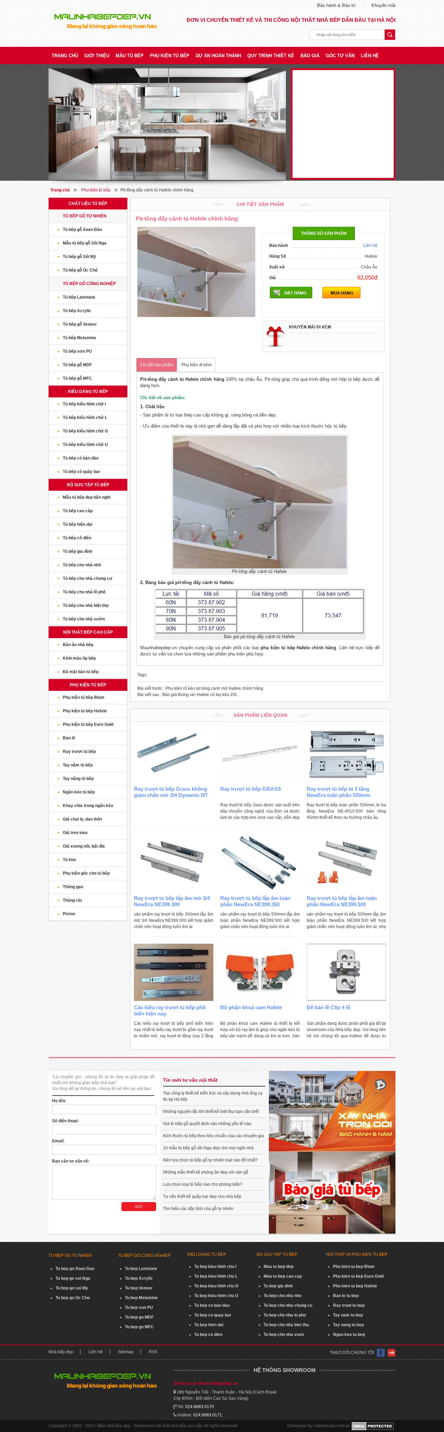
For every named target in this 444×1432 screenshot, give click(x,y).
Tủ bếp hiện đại (77, 524)
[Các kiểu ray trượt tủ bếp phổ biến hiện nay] (173, 972)
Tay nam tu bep (348, 1315)
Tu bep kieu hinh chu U (216, 1295)
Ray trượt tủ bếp (79, 751)
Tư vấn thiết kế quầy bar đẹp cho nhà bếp (202, 1196)
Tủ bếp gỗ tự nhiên (84, 216)
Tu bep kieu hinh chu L (216, 1276)
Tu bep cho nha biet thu (286, 1324)
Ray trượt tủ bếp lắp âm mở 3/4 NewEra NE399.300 (172, 901)
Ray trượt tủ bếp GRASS (250, 789)
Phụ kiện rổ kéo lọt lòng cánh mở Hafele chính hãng (200, 688)
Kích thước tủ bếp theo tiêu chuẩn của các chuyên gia (213, 1135)
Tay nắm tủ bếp (78, 765)
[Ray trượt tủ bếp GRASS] (260, 753)
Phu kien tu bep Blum (354, 1266)
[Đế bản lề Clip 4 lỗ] (346, 972)
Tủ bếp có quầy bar (81, 471)
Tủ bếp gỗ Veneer (80, 324)
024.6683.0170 (199, 1406)
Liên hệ (370, 55)
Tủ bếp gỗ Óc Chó (80, 270)
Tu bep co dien (208, 1334)
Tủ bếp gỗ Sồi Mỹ (79, 256)
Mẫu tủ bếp (130, 55)
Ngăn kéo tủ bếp (79, 792)
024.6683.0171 (207, 1415)
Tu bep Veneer (139, 1288)
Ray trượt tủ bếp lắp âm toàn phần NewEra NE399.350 (255, 901)
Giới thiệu (96, 55)
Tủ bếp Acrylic (77, 310)
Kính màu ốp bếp (79, 658)
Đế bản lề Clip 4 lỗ (328, 1007)
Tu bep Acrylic (139, 1278)
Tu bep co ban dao (212, 1305)
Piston (69, 913)
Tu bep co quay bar (212, 1315)
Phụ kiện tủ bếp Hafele (85, 711)
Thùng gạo (73, 886)
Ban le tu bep (346, 1295)
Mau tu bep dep (278, 1266)
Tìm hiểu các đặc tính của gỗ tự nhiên (198, 1208)
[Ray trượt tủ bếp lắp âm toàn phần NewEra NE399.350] (260, 863)
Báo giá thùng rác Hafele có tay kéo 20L (187, 694)
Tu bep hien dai (208, 1324)
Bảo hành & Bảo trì (336, 5)
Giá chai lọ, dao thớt (82, 819)
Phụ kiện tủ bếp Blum (83, 697)
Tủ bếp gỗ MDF (77, 364)
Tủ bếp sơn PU (77, 351)
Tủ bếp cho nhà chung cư (87, 578)
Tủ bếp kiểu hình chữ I (84, 404)
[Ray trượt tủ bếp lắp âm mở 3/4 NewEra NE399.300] (173, 863)
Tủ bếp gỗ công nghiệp (89, 283)
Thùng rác (73, 900)
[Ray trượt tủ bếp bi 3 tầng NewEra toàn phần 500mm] (346, 753)
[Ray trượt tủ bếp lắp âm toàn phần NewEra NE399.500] (346, 863)
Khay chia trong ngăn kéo (88, 805)
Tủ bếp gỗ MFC (77, 378)
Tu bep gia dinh (278, 1286)
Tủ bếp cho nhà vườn (84, 619)
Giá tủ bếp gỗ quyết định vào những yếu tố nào (207, 1123)
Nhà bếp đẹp (61, 1351)
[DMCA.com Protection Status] (373, 1426)
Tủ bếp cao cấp (78, 510)
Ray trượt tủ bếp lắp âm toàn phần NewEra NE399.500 (342, 901)
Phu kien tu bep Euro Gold (358, 1276)
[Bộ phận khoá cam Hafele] (260, 972)
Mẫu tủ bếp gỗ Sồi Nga (84, 243)
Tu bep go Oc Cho (73, 1297)
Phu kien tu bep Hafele (355, 1286)
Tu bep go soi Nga (73, 1278)
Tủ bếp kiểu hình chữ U (85, 444)
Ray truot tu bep (349, 1305)
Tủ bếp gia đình (77, 551)
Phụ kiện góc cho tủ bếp (86, 873)
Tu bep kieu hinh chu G (216, 1286)
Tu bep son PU (139, 1307)
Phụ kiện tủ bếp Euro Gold (88, 724)
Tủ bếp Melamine (79, 337)
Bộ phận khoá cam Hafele (251, 1007)
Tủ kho (69, 859)
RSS (153, 1351)
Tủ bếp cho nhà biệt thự (86, 605)
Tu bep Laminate (141, 1268)
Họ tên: (59, 1101)
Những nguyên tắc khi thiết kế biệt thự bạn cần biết (211, 1111)
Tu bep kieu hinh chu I (215, 1266)
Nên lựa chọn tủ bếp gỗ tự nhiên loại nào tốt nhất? (210, 1160)
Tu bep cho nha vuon (284, 1334)
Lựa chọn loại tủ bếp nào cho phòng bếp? (202, 1184)
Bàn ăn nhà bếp (78, 644)
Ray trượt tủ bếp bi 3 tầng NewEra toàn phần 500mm (338, 792)
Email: (58, 1141)
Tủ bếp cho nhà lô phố (84, 592)
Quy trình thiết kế (270, 55)
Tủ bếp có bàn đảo (81, 458)
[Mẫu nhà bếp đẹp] (167, 124)
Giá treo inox (75, 832)
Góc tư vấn (340, 55)
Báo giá (309, 55)
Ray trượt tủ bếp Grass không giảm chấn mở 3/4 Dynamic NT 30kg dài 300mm (171, 795)
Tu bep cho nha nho (282, 1295)
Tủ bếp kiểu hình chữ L (85, 417)
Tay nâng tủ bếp (78, 778)
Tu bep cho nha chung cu (288, 1305)
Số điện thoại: (65, 1121)
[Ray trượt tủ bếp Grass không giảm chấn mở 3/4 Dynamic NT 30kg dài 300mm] (173, 753)
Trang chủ (65, 55)
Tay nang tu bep (348, 1324)
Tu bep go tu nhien (70, 1255)
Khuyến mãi (383, 5)
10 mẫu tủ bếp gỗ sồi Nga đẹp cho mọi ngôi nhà (208, 1148)
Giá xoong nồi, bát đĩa (84, 846)
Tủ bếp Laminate (79, 297)
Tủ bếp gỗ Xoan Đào (82, 229)
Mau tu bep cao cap (283, 1276)
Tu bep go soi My (72, 1288)
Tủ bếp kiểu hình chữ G (85, 431)
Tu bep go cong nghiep (144, 1255)
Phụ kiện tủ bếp (169, 55)
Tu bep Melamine (141, 1297)
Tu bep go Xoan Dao (75, 1268)
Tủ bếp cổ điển (77, 537)
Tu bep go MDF (139, 1317)
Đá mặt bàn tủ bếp (81, 671)
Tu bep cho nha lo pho (285, 1315)
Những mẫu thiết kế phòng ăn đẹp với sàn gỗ (205, 1172)
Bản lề (69, 738)
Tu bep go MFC (139, 1326)
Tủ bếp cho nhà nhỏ (82, 565)
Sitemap (126, 1351)
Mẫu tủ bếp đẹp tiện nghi (86, 497)
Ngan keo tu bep (349, 1334)
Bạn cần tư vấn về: (70, 1161)
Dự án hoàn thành (218, 55)
